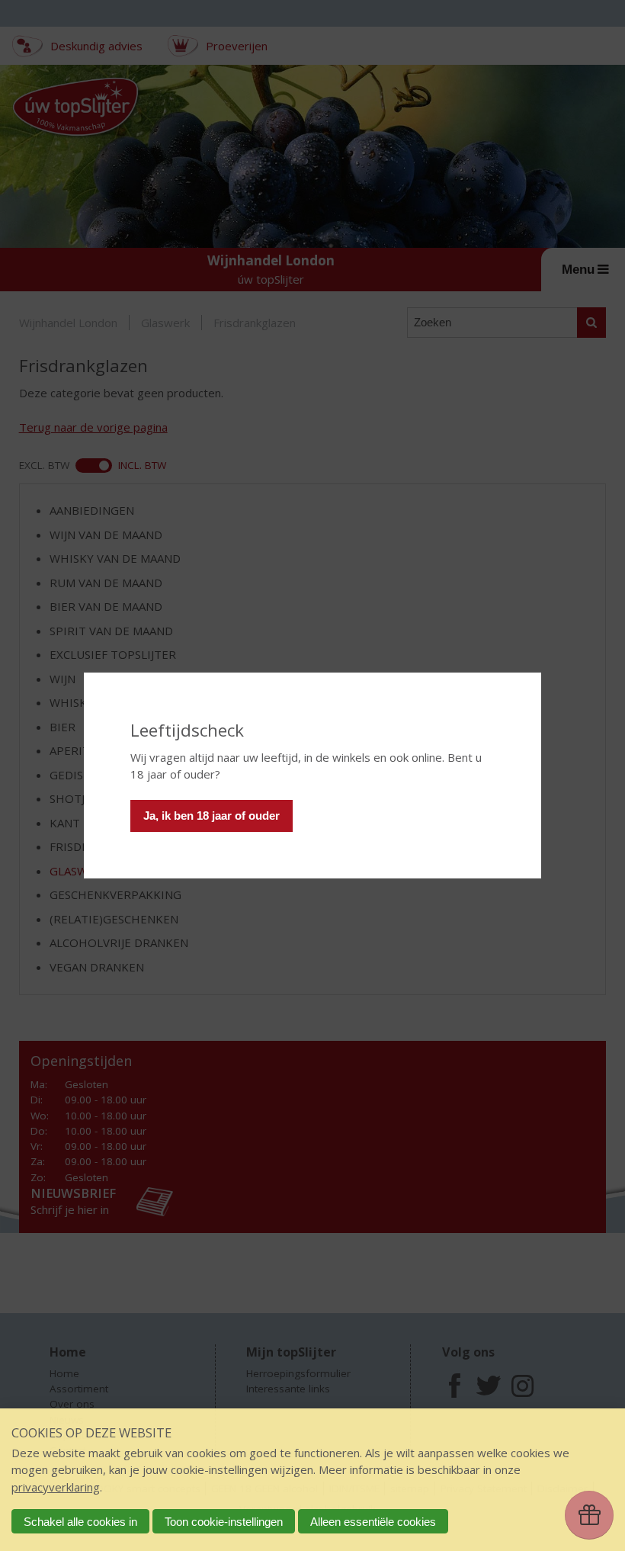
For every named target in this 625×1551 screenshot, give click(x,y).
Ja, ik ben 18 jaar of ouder (211, 815)
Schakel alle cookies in (80, 1521)
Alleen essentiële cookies (373, 1521)
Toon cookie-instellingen (224, 1521)
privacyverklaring (55, 1487)
